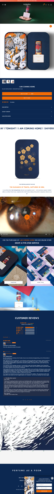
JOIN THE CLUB (44, 491)
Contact (23, 477)
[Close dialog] (52, 478)
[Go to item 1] (4, 81)
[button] (5, 102)
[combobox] (38, 488)
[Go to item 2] (8, 81)
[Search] (48, 4)
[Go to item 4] (12, 81)
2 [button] (25, 399)
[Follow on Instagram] (22, 486)
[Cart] (51, 4)
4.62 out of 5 (31, 323)
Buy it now (27, 97)
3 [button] (27, 399)
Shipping (22, 480)
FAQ (20, 477)
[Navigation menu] (3, 4)
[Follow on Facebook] (18, 486)
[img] (6, 341)
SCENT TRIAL (40, 282)
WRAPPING (13, 282)
